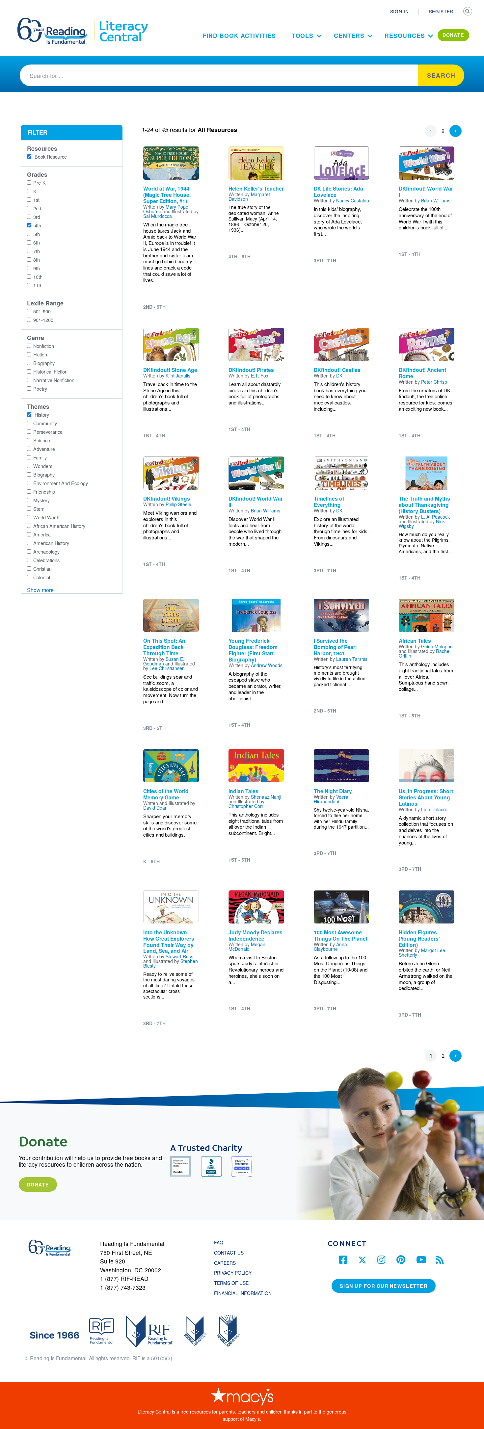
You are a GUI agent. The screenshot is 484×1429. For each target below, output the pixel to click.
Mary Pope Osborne (165, 209)
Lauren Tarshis (351, 659)
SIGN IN (399, 11)
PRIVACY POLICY (233, 1272)
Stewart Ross (179, 956)
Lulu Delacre (434, 809)
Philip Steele (178, 504)
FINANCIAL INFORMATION (243, 1293)
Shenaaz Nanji (266, 796)
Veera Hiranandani (331, 799)
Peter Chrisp (434, 381)
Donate (38, 1184)
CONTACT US (231, 1252)
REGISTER (441, 11)
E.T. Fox (259, 375)
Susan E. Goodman (163, 661)
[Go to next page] (455, 131)
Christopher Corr (246, 806)
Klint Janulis (178, 375)
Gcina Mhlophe (437, 646)
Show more (40, 590)
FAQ (218, 1242)
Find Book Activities (239, 35)
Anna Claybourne (330, 946)
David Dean (155, 807)
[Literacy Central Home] (123, 21)
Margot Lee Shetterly (422, 952)
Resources (405, 35)
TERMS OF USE (234, 1283)
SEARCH (468, 12)
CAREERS (225, 1263)
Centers (349, 35)
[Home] (57, 21)
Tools (303, 35)
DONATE (453, 35)
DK (339, 375)
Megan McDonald (247, 946)
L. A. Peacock (435, 516)
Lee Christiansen (167, 668)
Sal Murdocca (157, 216)
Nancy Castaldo (352, 200)
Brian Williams (435, 200)
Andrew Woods (266, 665)
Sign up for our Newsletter (383, 1286)
